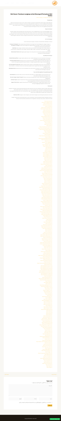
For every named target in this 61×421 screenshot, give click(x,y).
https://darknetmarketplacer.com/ (46, 206)
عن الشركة (23, 3)
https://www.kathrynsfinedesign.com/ (45, 135)
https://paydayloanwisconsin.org (46, 265)
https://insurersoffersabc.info (47, 323)
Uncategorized (45, 17)
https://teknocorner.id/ (48, 124)
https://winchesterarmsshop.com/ (46, 260)
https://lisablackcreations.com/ (46, 116)
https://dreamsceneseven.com (47, 350)
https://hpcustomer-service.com (46, 326)
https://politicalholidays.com (47, 296)
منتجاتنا (12, 3)
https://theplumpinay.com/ (47, 233)
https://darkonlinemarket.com (47, 227)
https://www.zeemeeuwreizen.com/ (46, 242)
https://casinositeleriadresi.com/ (46, 251)
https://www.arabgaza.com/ (47, 245)
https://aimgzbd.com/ (48, 151)
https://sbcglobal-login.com (47, 144)
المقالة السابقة (54, 374)
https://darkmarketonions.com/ (46, 192)
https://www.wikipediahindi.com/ (46, 164)
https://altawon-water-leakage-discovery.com (44, 341)
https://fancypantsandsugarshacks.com (45, 353)
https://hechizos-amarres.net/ (47, 238)
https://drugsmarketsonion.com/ (46, 201)
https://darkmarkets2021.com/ (47, 193)
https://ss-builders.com (48, 182)
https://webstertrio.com (48, 360)
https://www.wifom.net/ (48, 171)
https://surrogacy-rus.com (47, 290)
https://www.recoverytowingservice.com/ (45, 128)
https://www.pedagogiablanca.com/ (46, 336)
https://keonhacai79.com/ (47, 110)
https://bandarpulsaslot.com (47, 277)
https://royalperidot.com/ (47, 252)
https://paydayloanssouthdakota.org (45, 270)
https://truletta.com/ (48, 137)
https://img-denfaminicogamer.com (45, 324)
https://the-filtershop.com (47, 359)
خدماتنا (17, 3)
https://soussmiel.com (48, 292)
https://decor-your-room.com (47, 346)
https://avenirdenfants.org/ (47, 112)
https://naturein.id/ (48, 148)
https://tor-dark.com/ (48, 205)
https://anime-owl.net (48, 160)
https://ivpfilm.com (48, 283)
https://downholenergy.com (47, 327)
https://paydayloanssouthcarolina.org (45, 272)
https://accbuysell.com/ (48, 261)
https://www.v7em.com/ (48, 247)
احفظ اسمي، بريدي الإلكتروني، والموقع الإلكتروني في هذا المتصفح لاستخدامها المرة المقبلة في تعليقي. (35, 402)
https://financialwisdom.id (47, 224)
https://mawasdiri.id (48, 229)
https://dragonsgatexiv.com (47, 349)
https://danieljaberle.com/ (47, 119)
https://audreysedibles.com (47, 333)
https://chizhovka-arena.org (47, 174)
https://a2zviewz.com (48, 335)
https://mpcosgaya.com (48, 179)
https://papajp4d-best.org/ (47, 153)
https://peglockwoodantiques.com (46, 358)
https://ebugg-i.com (48, 351)
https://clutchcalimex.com (47, 345)
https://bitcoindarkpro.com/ (47, 188)
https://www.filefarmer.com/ (47, 337)
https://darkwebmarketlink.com (46, 225)
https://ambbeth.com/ (48, 134)
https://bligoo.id (49, 367)
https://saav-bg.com (48, 143)
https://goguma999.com (48, 282)
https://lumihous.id (48, 223)
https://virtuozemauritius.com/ (46, 139)
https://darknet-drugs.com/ (47, 184)
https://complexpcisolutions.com (46, 175)
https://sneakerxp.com (48, 180)
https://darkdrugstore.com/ (47, 207)
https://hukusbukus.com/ (47, 259)
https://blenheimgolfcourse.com (46, 286)
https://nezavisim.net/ (48, 115)
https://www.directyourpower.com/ (46, 236)
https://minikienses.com (48, 232)
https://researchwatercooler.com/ (46, 108)
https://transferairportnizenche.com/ (45, 126)
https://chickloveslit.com (47, 344)
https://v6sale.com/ (48, 250)
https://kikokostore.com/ (48, 241)
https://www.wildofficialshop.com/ (46, 209)
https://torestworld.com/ (48, 246)
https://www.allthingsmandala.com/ (45, 129)
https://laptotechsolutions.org (47, 322)
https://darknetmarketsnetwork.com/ (45, 187)
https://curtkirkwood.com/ (47, 237)
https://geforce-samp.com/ (47, 152)
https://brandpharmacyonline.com (46, 279)
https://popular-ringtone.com (47, 318)
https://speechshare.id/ (48, 166)
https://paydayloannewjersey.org (46, 274)
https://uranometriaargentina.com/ (46, 170)
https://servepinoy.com (48, 264)
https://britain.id (49, 219)
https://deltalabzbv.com (48, 328)
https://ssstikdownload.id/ (47, 162)
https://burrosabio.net (48, 331)
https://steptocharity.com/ (47, 146)
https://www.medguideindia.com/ (46, 234)
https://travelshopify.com (47, 315)
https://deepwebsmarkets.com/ (46, 198)
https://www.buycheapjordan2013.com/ (45, 138)
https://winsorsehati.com (47, 304)
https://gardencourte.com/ (47, 215)
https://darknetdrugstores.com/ (46, 214)
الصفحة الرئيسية (31, 3)
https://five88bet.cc (48, 297)
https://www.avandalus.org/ (47, 117)
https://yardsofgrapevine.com (47, 300)
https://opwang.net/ (48, 165)
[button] (55, 419)
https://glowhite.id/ (48, 147)
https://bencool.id (49, 313)
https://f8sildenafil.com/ (48, 216)
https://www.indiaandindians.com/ (46, 120)
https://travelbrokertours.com (47, 183)
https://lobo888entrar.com (47, 155)
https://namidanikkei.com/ (47, 111)
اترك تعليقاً (50, 17)
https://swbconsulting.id (48, 306)
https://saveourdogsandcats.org (46, 309)
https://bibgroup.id (49, 305)
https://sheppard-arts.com (47, 156)
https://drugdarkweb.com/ (47, 200)
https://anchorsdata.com (47, 299)
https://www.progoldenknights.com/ (46, 189)
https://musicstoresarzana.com (46, 319)
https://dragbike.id (49, 220)
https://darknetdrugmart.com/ (46, 197)
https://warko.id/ (49, 125)
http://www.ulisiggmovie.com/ (47, 102)
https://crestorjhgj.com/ (48, 130)
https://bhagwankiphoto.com (47, 173)
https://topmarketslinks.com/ (47, 202)
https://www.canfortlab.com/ (47, 363)
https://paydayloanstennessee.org (46, 268)
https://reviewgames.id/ (48, 121)
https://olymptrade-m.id (48, 291)
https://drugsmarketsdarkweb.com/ (46, 211)
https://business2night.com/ (47, 340)
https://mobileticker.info (48, 301)
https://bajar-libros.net (48, 332)
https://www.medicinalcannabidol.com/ (45, 255)
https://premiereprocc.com (47, 317)
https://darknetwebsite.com (47, 228)
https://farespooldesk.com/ (47, 254)
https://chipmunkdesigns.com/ (46, 107)
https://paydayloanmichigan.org (46, 273)
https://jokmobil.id (49, 364)
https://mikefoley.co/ (48, 106)
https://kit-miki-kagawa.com (47, 142)
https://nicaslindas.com (48, 355)
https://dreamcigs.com (48, 157)
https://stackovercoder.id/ (47, 161)
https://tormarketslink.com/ (47, 210)
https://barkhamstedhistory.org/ (46, 169)
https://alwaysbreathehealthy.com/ (46, 243)
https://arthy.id (49, 295)
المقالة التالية (6, 374)
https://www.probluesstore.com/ (46, 191)
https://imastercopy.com (48, 178)
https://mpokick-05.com (48, 308)
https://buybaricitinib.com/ (47, 133)
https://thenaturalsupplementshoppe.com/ (44, 263)
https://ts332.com (49, 314)
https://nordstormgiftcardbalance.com (45, 278)
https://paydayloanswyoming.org (46, 269)
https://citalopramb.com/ (47, 103)
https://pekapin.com (48, 288)
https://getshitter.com (48, 354)
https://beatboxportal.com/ (47, 256)
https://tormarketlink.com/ (47, 196)
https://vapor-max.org (48, 287)
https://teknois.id (49, 310)
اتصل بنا (7, 3)
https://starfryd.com (48, 281)
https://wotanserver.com (48, 362)
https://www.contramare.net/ (47, 218)
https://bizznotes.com (48, 342)
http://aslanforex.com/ (48, 101)
